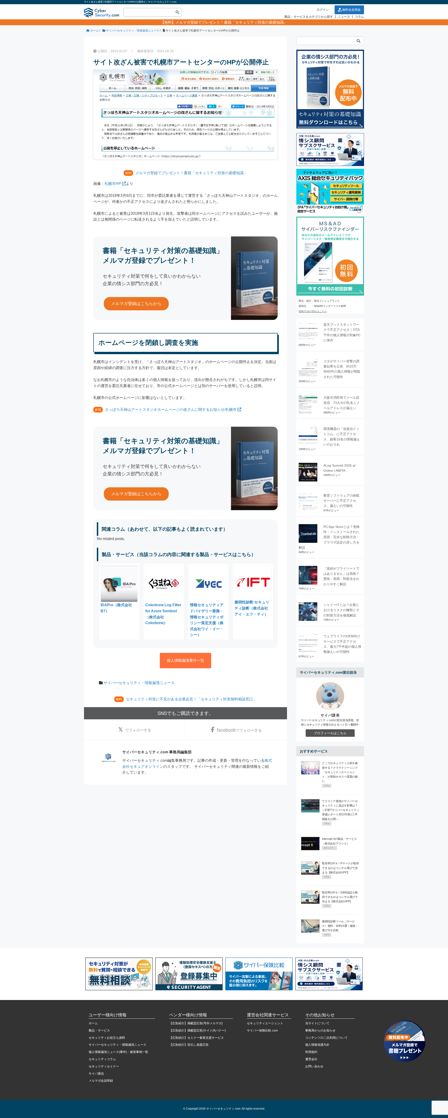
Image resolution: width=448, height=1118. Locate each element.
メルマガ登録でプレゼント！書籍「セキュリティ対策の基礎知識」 (231, 22)
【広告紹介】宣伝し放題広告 (189, 1044)
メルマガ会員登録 (101, 1080)
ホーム (93, 1023)
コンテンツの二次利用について (326, 1037)
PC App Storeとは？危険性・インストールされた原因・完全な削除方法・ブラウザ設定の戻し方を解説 (329, 537)
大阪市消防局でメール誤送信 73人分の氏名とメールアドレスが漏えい (341, 403)
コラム (359, 16)
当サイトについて (317, 1023)
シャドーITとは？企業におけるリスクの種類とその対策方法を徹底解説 (341, 610)
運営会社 (311, 1059)
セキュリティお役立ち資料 (107, 1037)
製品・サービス (99, 1030)
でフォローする (138, 730)
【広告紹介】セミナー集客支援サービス (196, 1037)
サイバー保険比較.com (262, 1030)
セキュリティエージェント (265, 1023)
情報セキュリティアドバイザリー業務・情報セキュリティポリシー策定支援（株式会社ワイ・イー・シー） (207, 620)
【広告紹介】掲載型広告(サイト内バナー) (197, 1030)
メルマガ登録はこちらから (136, 303)
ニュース (344, 16)
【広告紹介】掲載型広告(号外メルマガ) (196, 1023)
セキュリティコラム (102, 1059)
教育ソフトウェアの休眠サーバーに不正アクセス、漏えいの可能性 (341, 501)
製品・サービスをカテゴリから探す (308, 16)
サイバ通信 (96, 1073)
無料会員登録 (351, 9)
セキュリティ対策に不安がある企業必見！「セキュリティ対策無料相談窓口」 (191, 699)
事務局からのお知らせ (320, 1030)
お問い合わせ (314, 1066)
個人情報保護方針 (317, 1044)
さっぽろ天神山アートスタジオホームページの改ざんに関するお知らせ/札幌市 (171, 410)
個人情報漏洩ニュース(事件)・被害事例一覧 (118, 1052)
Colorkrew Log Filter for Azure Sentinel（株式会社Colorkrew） (163, 614)
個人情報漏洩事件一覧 (185, 660)
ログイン (323, 9)
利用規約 (311, 1052)
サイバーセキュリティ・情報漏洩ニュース (139, 683)
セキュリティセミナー (104, 1066)
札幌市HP (113, 184)
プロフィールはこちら (330, 733)
